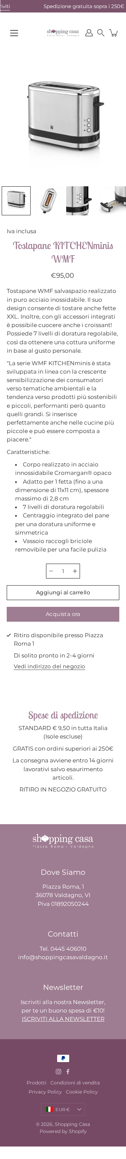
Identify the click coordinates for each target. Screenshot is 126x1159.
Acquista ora (63, 614)
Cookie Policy (82, 1092)
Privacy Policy (45, 1092)
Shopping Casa (72, 1124)
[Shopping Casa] (63, 33)
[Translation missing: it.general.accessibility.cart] (114, 32)
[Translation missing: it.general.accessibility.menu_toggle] (14, 33)
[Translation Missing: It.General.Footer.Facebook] (68, 1071)
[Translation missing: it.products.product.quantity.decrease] (51, 571)
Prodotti (36, 1083)
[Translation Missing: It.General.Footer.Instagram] (58, 1071)
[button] (100, 32)
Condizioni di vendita (75, 1083)
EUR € (62, 1109)
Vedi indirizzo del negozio (49, 667)
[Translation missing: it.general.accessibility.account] (89, 32)
